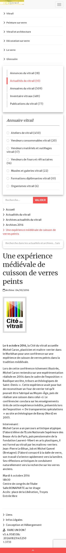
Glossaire (12, 59)
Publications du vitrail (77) (26, 103)
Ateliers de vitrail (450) (26, 133)
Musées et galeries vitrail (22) (29, 170)
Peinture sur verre (16, 22)
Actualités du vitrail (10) (25, 80)
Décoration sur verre (18, 40)
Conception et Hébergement (24, 525)
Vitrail (10, 13)
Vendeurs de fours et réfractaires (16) (30, 161)
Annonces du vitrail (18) (25, 73)
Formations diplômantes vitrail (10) (33, 178)
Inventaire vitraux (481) (25, 96)
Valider (40, 200)
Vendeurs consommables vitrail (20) (33, 140)
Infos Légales (14, 519)
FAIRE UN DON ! (16, 530)
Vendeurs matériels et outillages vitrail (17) (29, 150)
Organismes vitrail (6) (24, 186)
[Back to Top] (33, 550)
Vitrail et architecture (18, 31)
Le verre (11, 50)
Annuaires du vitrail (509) (26, 88)
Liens (9, 514)
